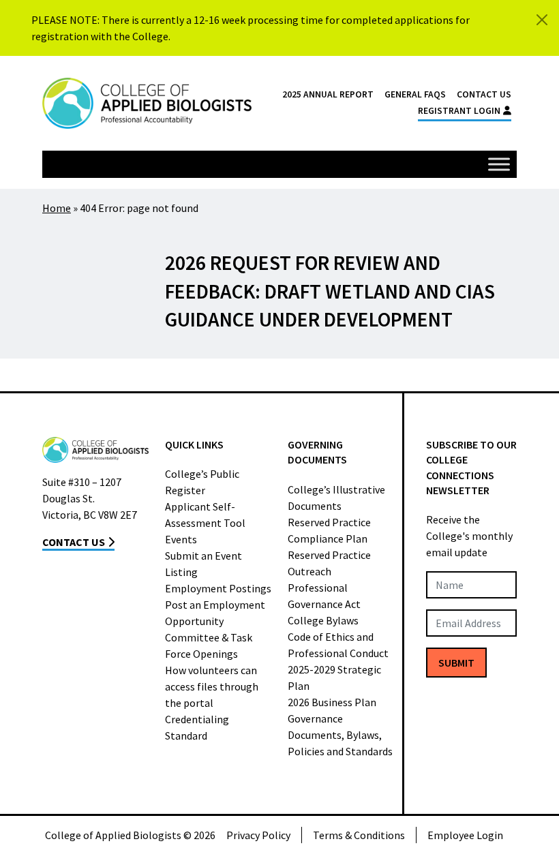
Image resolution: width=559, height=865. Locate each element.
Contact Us (484, 94)
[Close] (542, 20)
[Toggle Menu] (499, 163)
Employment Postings (218, 588)
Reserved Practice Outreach (329, 563)
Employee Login (465, 835)
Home (56, 208)
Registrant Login (459, 111)
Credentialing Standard (197, 727)
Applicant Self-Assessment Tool (205, 515)
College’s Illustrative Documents (336, 498)
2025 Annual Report (328, 94)
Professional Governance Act (324, 596)
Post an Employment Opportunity (215, 613)
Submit (456, 662)
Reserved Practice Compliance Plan (329, 530)
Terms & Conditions (359, 835)
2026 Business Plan (332, 702)
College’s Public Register (202, 482)
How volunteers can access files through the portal (211, 686)
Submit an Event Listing (203, 564)
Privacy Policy (258, 835)
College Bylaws (323, 620)
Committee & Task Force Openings (208, 646)
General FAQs (415, 94)
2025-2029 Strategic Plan (334, 678)
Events (181, 539)
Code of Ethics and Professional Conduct (338, 645)
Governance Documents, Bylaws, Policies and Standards (340, 735)
